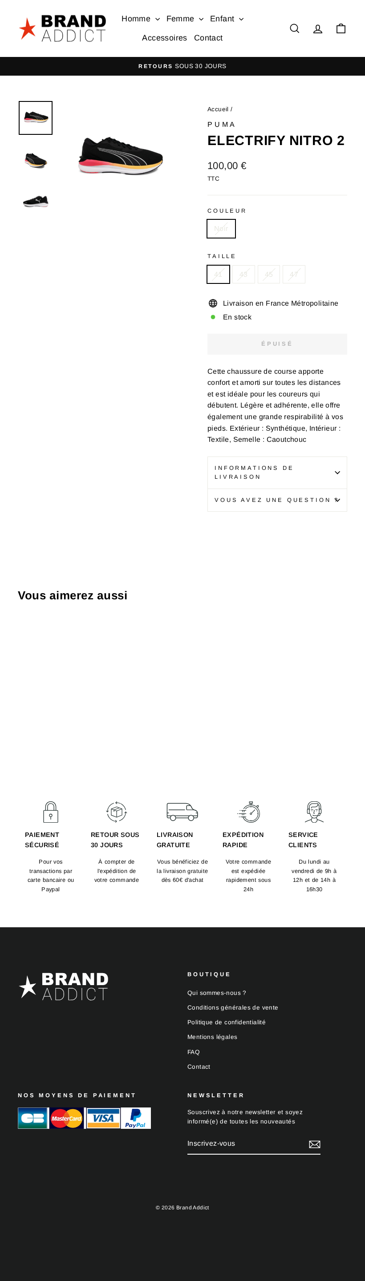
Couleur (227, 210)
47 (294, 274)
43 (243, 274)
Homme (137, 18)
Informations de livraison (254, 472)
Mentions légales (212, 1037)
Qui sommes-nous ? (217, 993)
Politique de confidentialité (226, 1022)
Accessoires (164, 37)
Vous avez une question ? (277, 500)
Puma (222, 124)
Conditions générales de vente (233, 1007)
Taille (222, 256)
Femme (181, 18)
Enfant (223, 18)
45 (269, 274)
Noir (221, 228)
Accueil (218, 109)
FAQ (193, 1052)
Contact (208, 37)
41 (218, 274)
